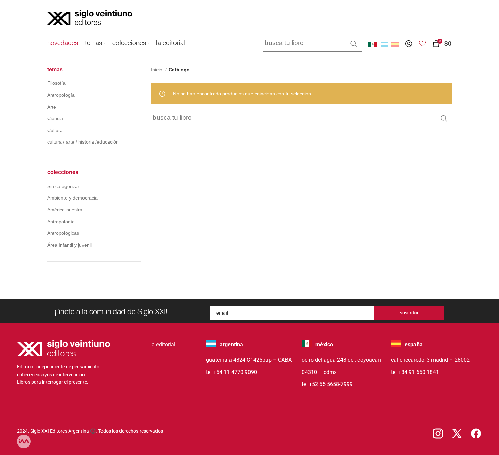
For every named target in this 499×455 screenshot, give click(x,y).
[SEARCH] (354, 44)
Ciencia (55, 118)
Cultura (55, 130)
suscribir (409, 312)
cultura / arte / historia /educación (83, 142)
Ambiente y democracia (72, 198)
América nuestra (64, 209)
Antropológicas (63, 233)
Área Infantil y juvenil (69, 245)
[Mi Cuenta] (408, 44)
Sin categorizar (63, 186)
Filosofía (56, 83)
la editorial (162, 344)
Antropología (61, 95)
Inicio (157, 69)
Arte (51, 107)
